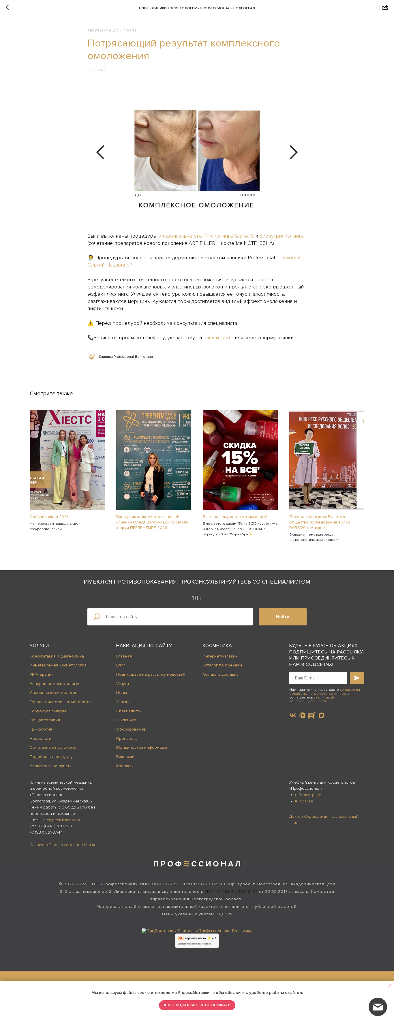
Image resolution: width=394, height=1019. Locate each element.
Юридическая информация (142, 747)
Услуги (39, 646)
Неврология (42, 738)
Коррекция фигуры (48, 711)
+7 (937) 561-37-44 (46, 832)
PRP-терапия (42, 674)
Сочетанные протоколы (53, 747)
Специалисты (129, 711)
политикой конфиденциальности (311, 699)
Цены (121, 692)
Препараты (127, 738)
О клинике (126, 720)
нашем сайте (218, 337)
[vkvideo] (302, 715)
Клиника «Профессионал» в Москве (64, 844)
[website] (312, 715)
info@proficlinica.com (61, 819)
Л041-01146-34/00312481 (231, 891)
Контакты (125, 765)
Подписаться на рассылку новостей (150, 674)
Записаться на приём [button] (50, 765)
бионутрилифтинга (282, 236)
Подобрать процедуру (51, 756)
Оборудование (131, 729)
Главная (124, 656)
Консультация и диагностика (57, 656)
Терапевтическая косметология (61, 701)
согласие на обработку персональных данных (324, 692)
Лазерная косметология (53, 692)
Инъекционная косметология (58, 665)
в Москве (304, 801)
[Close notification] (390, 985)
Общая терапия (45, 720)
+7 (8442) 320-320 (55, 826)
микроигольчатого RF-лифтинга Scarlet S (206, 236)
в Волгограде (308, 794)
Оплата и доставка (221, 674)
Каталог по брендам (222, 665)
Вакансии (125, 756)
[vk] (293, 715)
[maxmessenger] (321, 715)
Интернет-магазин (220, 656)
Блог (120, 665)
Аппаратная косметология (55, 683)
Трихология (41, 729)
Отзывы (123, 701)
